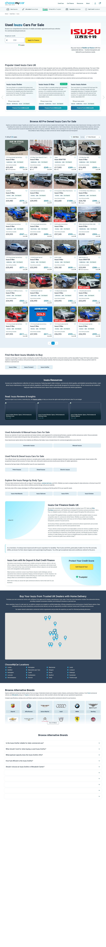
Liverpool (72, 670)
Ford (89, 693)
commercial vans (47, 483)
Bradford (51, 675)
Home (6, 13)
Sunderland (72, 675)
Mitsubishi (15, 695)
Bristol (50, 672)
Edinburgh (72, 672)
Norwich (30, 677)
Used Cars (61, 3)
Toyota (26, 695)
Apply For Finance (33, 40)
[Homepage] (14, 3)
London (10, 667)
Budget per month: (10, 36)
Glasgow (51, 670)
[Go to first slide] (104, 97)
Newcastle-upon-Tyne (34, 670)
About (88, 3)
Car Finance (70, 3)
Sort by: (83, 137)
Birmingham (31, 667)
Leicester (10, 675)
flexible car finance (88, 48)
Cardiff (30, 672)
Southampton (31, 675)
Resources (80, 3)
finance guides (37, 399)
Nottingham (11, 672)
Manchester (52, 667)
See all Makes (53, 723)
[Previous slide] (2, 97)
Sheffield (10, 670)
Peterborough (73, 677)
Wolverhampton (12, 677)
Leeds (71, 667)
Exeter (50, 677)
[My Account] (95, 3)
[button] (60, 645)
